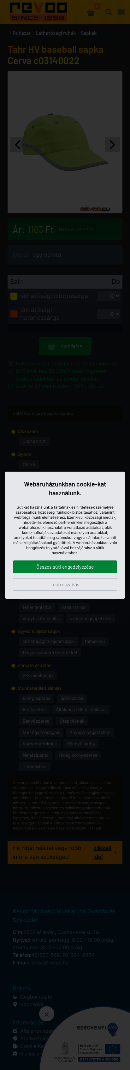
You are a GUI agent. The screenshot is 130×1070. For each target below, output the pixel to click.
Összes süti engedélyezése (65, 567)
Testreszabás (65, 584)
